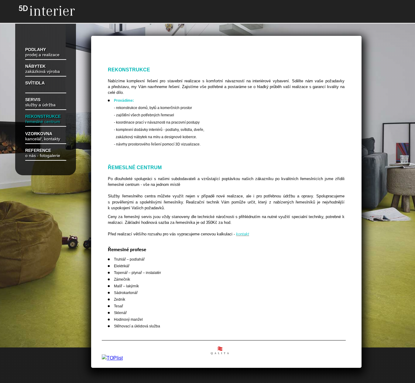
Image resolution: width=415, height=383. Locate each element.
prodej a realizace (42, 52)
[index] (53, 11)
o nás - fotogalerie (42, 153)
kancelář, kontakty (42, 136)
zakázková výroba (42, 69)
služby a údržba (40, 102)
